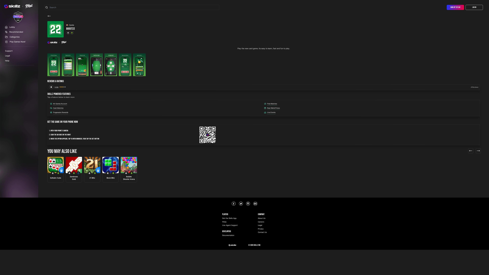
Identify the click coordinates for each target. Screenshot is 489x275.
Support (8, 51)
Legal (7, 55)
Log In (474, 7)
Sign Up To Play (455, 7)
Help (7, 60)
